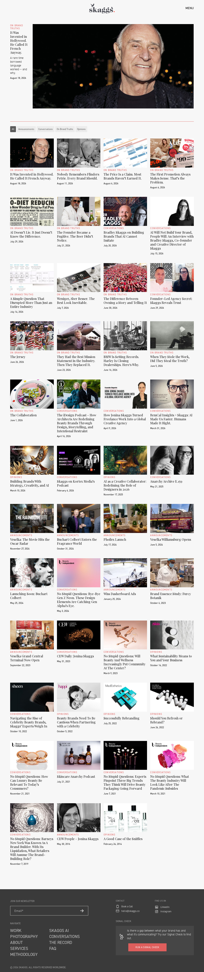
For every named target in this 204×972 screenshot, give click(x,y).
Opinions (81, 129)
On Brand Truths (65, 129)
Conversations (45, 129)
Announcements (26, 129)
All (13, 129)
